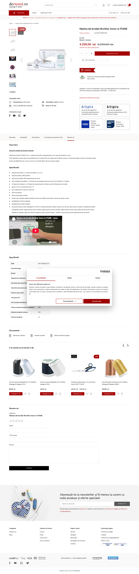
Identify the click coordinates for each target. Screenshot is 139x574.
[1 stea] (10, 421)
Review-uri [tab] (14, 408)
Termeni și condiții (107, 532)
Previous (124, 345)
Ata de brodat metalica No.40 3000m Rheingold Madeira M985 (114, 383)
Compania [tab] (12, 528)
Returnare (73, 538)
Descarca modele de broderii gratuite (21, 151)
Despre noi (12, 532)
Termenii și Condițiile (111, 509)
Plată (41, 535)
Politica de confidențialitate (110, 538)
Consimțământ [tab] (41, 278)
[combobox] (70, 5)
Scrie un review (84, 33)
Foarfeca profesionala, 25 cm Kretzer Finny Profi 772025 (83, 383)
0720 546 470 (113, 13)
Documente (36, 137)
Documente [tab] (14, 330)
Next (128, 345)
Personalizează (68, 301)
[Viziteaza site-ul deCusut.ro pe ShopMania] (113, 557)
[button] (21, 60)
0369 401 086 (125, 13)
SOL (108, 541)
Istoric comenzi (44, 541)
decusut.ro (83, 509)
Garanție (73, 535)
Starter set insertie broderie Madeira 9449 (101, 77)
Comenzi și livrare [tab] (46, 528)
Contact (73, 544)
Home (11, 23)
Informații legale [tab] (107, 528)
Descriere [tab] (13, 145)
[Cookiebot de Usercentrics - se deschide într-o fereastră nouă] (101, 271)
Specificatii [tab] (14, 257)
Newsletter (46, 13)
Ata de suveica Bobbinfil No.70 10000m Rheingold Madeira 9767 (22, 383)
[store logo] (18, 5)
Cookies (103, 535)
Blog (34, 13)
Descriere (12, 137)
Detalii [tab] (69, 278)
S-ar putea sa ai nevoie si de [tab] (21, 347)
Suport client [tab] (75, 528)
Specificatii (23, 137)
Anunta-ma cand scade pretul (89, 47)
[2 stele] (12, 421)
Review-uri (70, 137)
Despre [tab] (98, 278)
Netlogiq (77, 571)
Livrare (42, 532)
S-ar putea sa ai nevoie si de (53, 137)
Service (72, 532)
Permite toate (96, 301)
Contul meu (43, 538)
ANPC (103, 541)
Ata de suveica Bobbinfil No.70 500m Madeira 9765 (52, 383)
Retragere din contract (77, 541)
